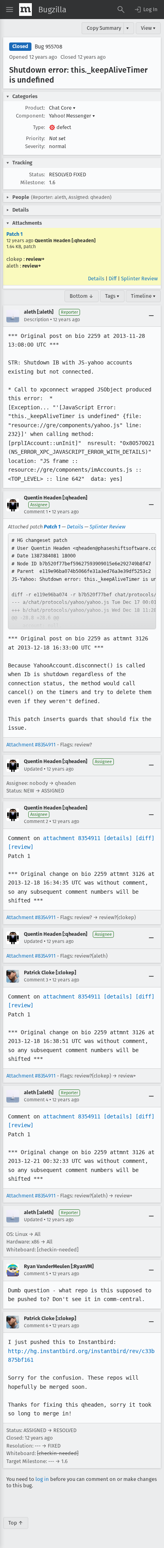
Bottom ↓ (82, 296)
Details (96, 278)
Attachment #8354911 (31, 745)
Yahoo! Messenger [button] (72, 116)
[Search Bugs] (121, 9)
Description (36, 319)
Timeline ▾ (143, 296)
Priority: (35, 138)
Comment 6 (36, 1325)
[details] (117, 838)
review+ (35, 259)
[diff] (144, 838)
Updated (33, 769)
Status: (37, 174)
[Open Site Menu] (9, 9)
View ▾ (148, 28)
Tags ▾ (112, 296)
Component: (30, 116)
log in (42, 1479)
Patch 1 (14, 234)
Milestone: (32, 182)
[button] (146, 9)
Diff (113, 278)
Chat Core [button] (62, 108)
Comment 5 (36, 1273)
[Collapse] (151, 316)
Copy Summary (104, 28)
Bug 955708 (48, 46)
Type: (39, 127)
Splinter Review (139, 278)
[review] (20, 847)
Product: (35, 108)
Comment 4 (36, 1100)
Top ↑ (15, 1523)
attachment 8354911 (71, 838)
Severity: (35, 146)
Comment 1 (36, 512)
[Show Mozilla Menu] (25, 9)
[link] (82, 581)
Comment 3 (36, 980)
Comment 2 (36, 821)
